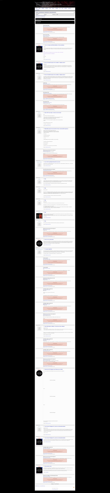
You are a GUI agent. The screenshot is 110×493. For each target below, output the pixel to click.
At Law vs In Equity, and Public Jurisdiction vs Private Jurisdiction (54, 45)
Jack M (39, 221)
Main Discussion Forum (48, 59)
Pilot (45, 178)
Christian (39, 45)
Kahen (39, 74)
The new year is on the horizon (49, 239)
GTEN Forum (38, 16)
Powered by (53, 489)
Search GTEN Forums (42, 16)
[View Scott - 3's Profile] (39, 431)
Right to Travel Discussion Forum (46, 26)
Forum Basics (47, 472)
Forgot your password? (38, 15)
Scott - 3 (39, 426)
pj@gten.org (39, 239)
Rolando (39, 112)
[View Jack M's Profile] (39, 226)
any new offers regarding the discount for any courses (52, 161)
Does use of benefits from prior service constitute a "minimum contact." (55, 62)
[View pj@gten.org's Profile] (39, 246)
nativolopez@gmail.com (39, 249)
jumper (39, 188)
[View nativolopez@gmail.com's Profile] (39, 254)
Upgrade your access (45, 42)
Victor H (39, 212)
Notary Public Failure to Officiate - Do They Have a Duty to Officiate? (55, 326)
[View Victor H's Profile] (39, 218)
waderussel (39, 128)
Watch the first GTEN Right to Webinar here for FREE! (54, 369)
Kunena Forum (56, 489)
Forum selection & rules (48, 466)
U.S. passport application (48, 249)
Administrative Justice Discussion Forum (47, 93)
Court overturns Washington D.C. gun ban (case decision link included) (55, 426)
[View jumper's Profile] (39, 193)
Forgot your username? (43, 15)
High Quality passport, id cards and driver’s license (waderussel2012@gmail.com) (56, 128)
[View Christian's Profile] (39, 52)
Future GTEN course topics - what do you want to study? (53, 112)
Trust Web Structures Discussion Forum (47, 170)
